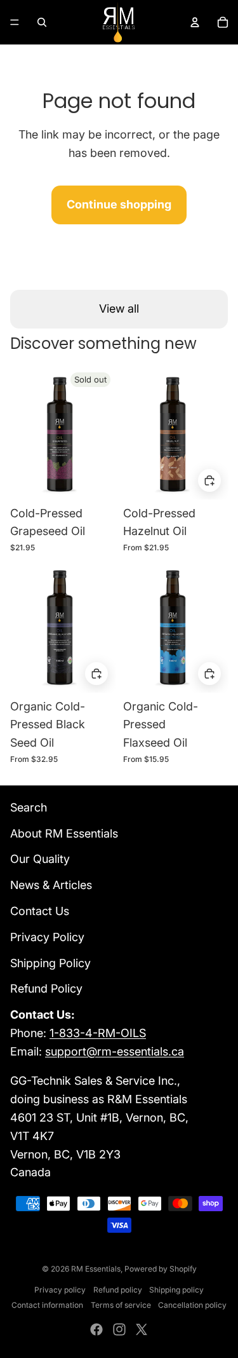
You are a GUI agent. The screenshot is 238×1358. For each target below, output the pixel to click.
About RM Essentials (64, 833)
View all (119, 308)
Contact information (47, 1305)
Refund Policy (46, 988)
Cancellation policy (192, 1305)
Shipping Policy (50, 963)
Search (28, 807)
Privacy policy (60, 1289)
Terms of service (121, 1305)
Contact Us (39, 911)
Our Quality (40, 859)
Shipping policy (176, 1289)
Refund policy (117, 1289)
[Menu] (14, 22)
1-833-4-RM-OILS (98, 1033)
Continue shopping (119, 204)
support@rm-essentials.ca (114, 1051)
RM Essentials (96, 1268)
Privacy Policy (47, 937)
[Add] (209, 481)
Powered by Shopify (160, 1268)
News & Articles (51, 885)
